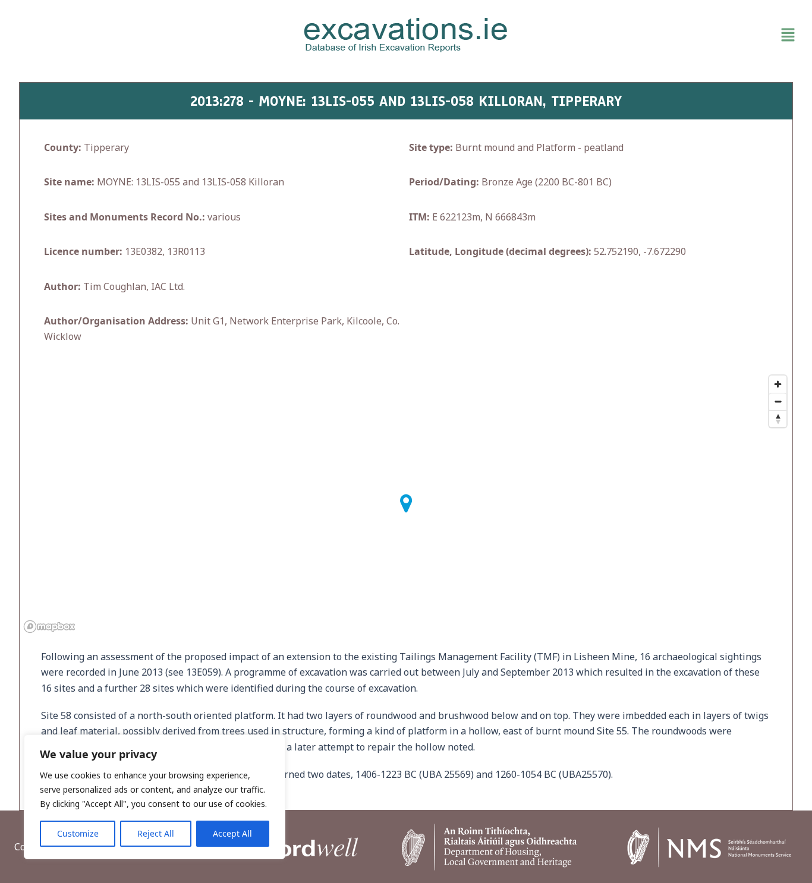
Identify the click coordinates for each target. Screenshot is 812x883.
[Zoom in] (777, 384)
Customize (78, 833)
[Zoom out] (777, 401)
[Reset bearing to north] (777, 418)
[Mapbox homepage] (49, 626)
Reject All (155, 833)
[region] (154, 796)
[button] (672, 35)
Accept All (232, 833)
